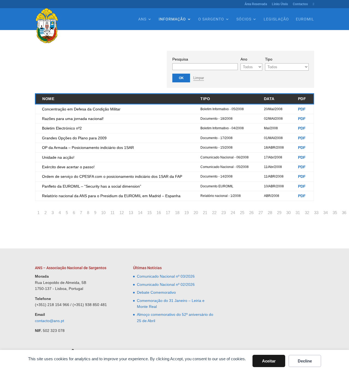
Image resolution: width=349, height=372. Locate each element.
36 (344, 212)
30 (288, 212)
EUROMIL (305, 19)
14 (140, 212)
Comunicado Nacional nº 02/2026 (166, 284)
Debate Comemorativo (156, 292)
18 (177, 212)
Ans (142, 19)
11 (112, 212)
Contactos (300, 4)
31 (298, 212)
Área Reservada (256, 4)
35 (335, 212)
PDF (302, 109)
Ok (181, 78)
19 (186, 212)
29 (279, 212)
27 (260, 212)
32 (307, 212)
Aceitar (269, 361)
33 (316, 212)
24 (233, 212)
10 (103, 212)
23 (223, 212)
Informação (172, 19)
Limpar (198, 78)
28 (270, 212)
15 (149, 212)
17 (168, 212)
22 (214, 212)
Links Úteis (280, 4)
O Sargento (211, 19)
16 (159, 212)
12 (121, 212)
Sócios (243, 19)
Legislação (276, 19)
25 (242, 212)
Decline (305, 361)
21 (205, 212)
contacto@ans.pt (49, 321)
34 (325, 212)
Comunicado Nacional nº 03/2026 (166, 276)
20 (196, 212)
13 (131, 212)
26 (251, 212)
